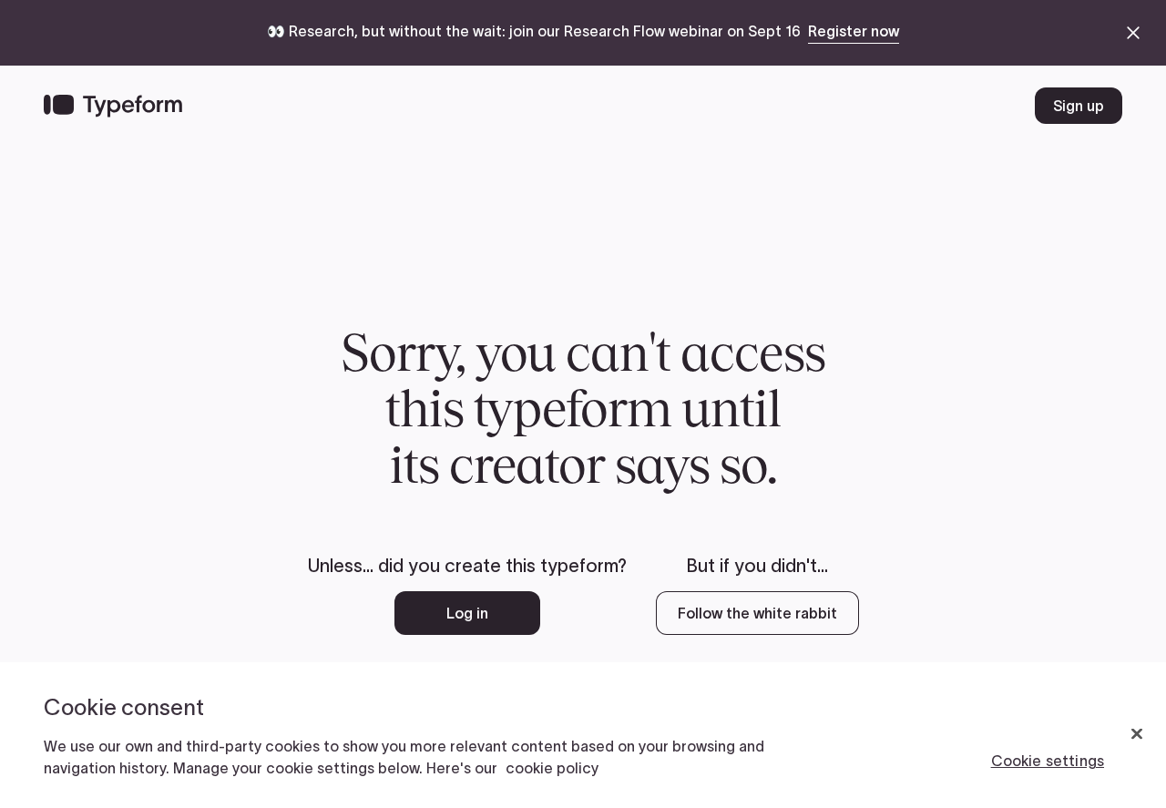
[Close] (1137, 734)
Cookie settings (1047, 760)
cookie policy (552, 768)
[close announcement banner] (1133, 33)
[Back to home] (113, 106)
